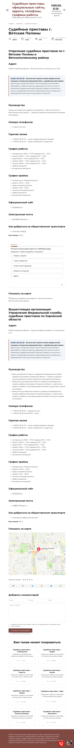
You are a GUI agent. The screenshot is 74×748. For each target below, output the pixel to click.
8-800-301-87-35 (17, 78)
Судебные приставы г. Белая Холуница (22, 712)
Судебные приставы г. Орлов (52, 671)
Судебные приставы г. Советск (22, 671)
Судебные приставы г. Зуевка (22, 692)
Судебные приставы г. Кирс (52, 691)
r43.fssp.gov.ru (17, 207)
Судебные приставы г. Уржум (52, 651)
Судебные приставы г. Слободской (22, 651)
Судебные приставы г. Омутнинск (52, 712)
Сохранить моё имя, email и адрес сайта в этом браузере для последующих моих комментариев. (35, 625)
